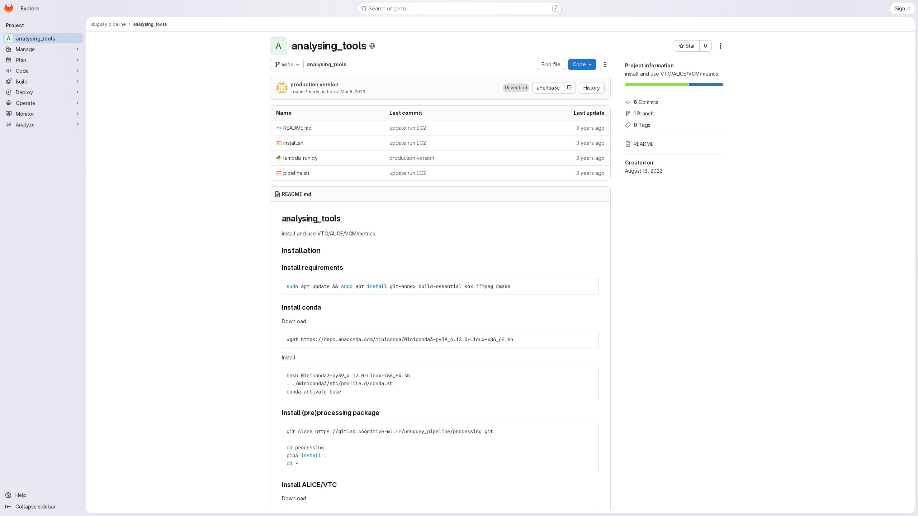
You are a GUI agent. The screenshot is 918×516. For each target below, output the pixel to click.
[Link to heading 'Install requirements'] (346, 267)
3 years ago (590, 128)
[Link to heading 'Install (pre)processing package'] (383, 412)
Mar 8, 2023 (353, 91)
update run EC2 (407, 128)
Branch (644, 113)
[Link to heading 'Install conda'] (324, 307)
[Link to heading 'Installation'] (325, 250)
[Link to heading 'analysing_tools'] (345, 218)
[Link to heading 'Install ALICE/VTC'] (340, 484)
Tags (642, 125)
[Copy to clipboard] (590, 286)
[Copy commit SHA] (570, 88)
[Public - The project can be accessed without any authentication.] (372, 46)
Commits (646, 102)
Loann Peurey (305, 91)
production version (314, 84)
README (644, 144)
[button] (516, 87)
